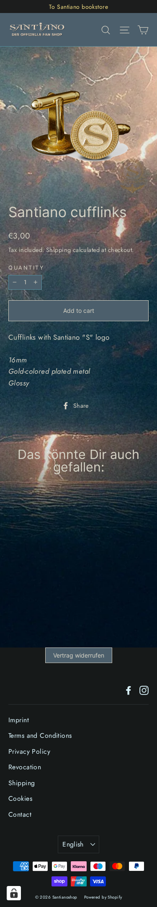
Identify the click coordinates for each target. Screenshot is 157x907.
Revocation (24, 767)
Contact (19, 814)
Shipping (58, 250)
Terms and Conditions (40, 735)
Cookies (20, 798)
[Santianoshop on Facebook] (128, 689)
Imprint (18, 720)
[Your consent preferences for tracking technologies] (14, 893)
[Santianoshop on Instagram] (144, 689)
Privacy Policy (29, 751)
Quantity (26, 268)
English (73, 844)
